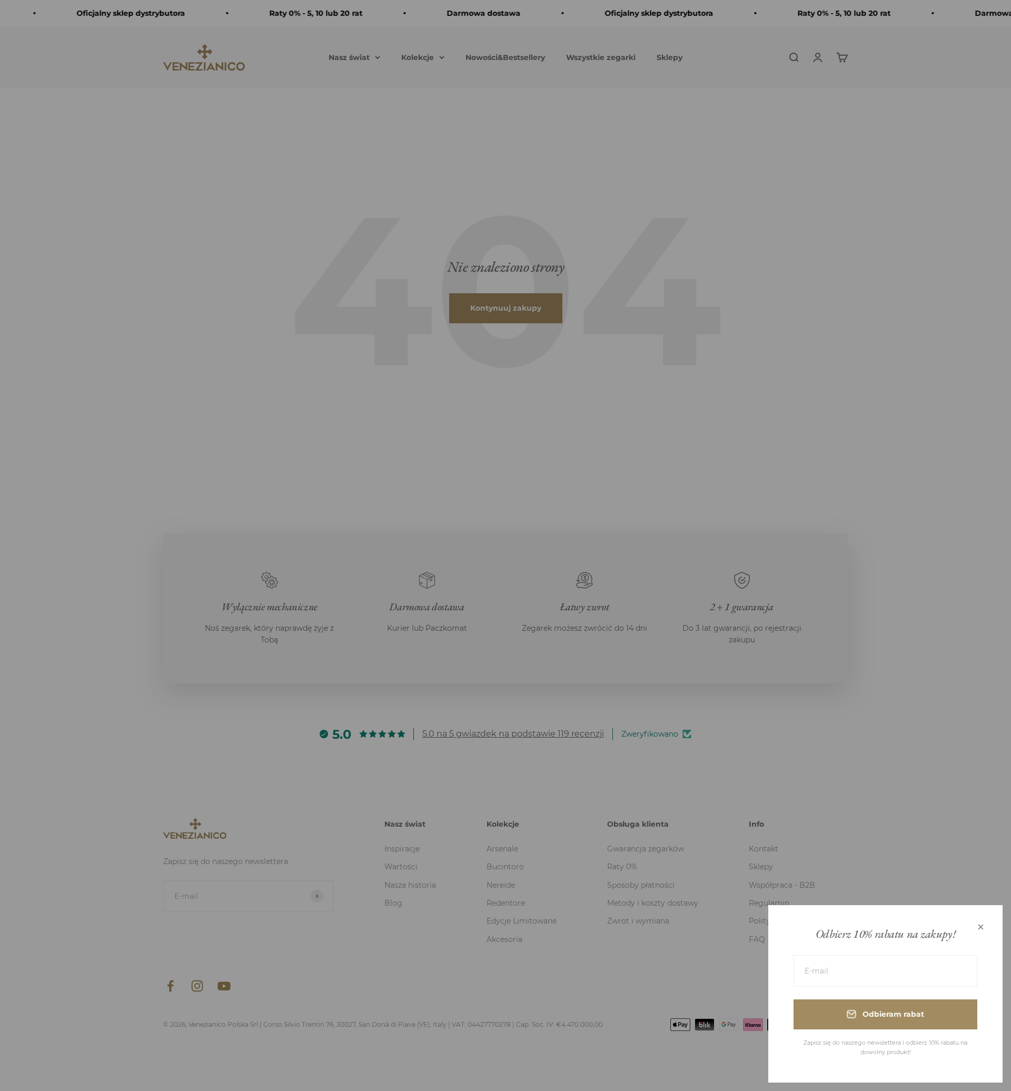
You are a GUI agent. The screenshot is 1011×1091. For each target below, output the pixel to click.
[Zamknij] (981, 927)
